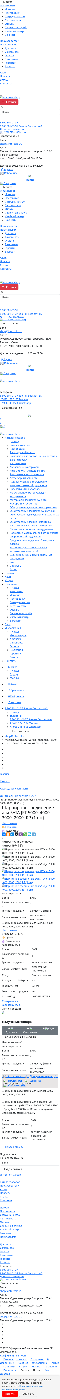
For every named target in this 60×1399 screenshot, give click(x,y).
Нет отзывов (9, 823)
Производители (9, 1185)
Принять (10, 1393)
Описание (14, 1076)
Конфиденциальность (13, 1355)
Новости (5, 1193)
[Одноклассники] (8, 834)
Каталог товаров (10, 1182)
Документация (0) (42, 1076)
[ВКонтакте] (4, 834)
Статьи (4, 1196)
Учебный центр (14, 31)
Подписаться (12, 1169)
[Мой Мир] (12, 834)
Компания (6, 1200)
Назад (15, 441)
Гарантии (10, 62)
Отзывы (9, 23)
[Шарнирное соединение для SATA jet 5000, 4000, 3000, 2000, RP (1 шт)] (30, 873)
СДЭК (51, 1028)
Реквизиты (11, 59)
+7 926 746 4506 (14, 132)
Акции (3, 1189)
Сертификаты (13, 20)
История (10, 9)
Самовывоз (12, 51)
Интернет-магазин (11, 1174)
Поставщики (12, 12)
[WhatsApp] (25, 834)
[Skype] (29, 834)
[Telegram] (34, 834)
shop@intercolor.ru (11, 143)
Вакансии (10, 34)
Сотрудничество (15, 16)
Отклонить (28, 1393)
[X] (16, 834)
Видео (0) (14, 1081)
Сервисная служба (16, 27)
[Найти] (3, 118)
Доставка (10, 48)
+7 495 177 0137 (13, 129)
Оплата (9, 55)
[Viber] (21, 834)
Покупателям (8, 1237)
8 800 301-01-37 (9, 122)
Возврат (10, 66)
